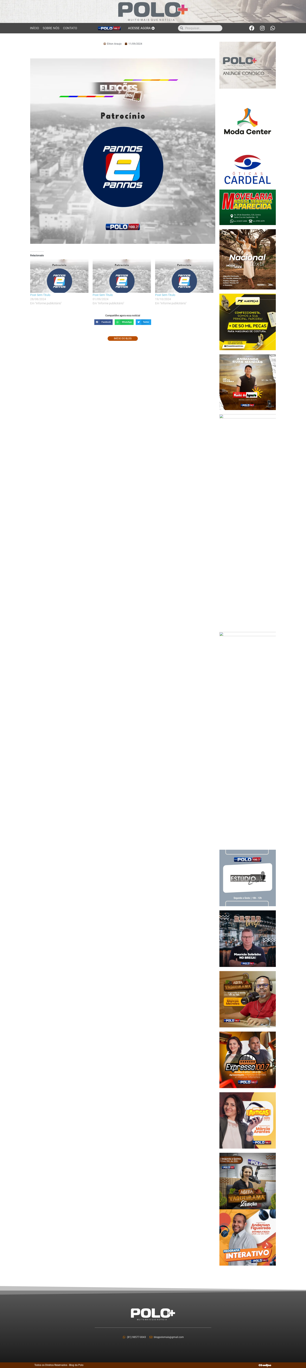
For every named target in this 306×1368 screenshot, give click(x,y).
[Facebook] (252, 28)
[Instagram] (262, 28)
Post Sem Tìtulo (40, 295)
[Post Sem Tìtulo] (59, 276)
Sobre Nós (51, 28)
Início (34, 28)
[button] (103, 322)
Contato (70, 28)
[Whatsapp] (272, 28)
